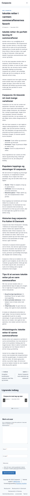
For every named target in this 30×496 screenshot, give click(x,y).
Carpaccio (6, 27)
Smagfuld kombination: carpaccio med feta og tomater (7, 376)
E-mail (5, 456)
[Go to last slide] (4, 400)
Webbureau (16, 481)
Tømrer (25, 494)
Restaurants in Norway (15, 491)
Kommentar (6, 425)
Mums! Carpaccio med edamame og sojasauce (23, 375)
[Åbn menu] (27, 3)
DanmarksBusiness (8, 494)
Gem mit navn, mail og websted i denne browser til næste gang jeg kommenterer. (15, 467)
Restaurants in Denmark (19, 488)
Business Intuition (21, 483)
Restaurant (7, 488)
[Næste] (26, 400)
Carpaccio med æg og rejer (13, 396)
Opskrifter (8, 10)
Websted (5, 463)
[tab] (13, 408)
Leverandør (18, 494)
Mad (3, 10)
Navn (5, 449)
